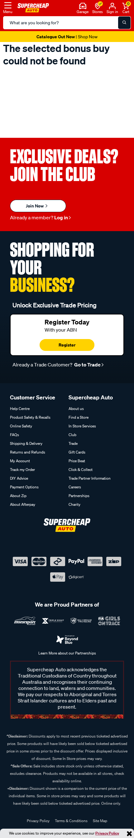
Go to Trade (87, 364)
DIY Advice (19, 478)
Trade (73, 443)
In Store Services (82, 426)
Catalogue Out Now (67, 37)
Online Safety (21, 426)
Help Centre (20, 408)
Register (67, 345)
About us (76, 408)
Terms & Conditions (71, 820)
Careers (75, 487)
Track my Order (22, 469)
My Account (20, 460)
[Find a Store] (98, 5)
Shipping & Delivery (26, 443)
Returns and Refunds (27, 452)
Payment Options (24, 487)
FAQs (14, 434)
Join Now (35, 206)
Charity (74, 504)
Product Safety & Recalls (30, 417)
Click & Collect (81, 469)
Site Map (100, 820)
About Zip (18, 495)
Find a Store (79, 417)
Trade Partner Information (90, 478)
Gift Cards (77, 452)
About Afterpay (22, 504)
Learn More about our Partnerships (67, 653)
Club (72, 434)
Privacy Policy (107, 833)
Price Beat (77, 460)
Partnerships (79, 495)
